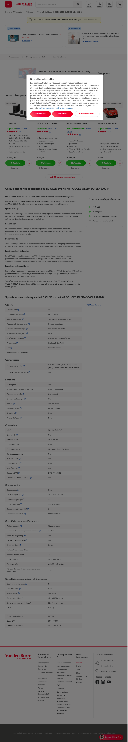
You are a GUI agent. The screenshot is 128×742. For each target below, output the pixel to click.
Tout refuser (62, 114)
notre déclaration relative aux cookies (55, 108)
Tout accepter (40, 114)
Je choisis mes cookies (87, 114)
